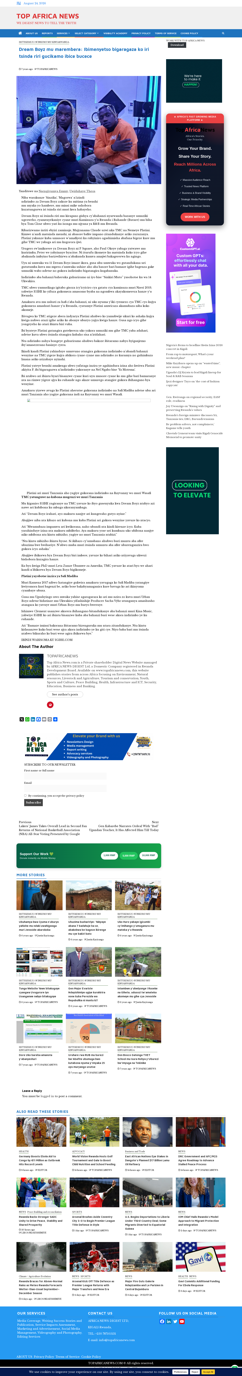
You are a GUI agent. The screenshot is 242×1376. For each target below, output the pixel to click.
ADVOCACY (78, 1151)
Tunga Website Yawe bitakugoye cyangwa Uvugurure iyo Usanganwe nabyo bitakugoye (39, 992)
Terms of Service (165, 33)
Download (177, 45)
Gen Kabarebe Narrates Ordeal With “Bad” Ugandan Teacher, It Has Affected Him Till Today (124, 826)
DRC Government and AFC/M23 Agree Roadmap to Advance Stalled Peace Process (197, 1160)
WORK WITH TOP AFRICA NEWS (185, 40)
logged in (47, 1096)
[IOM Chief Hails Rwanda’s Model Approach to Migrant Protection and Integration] (201, 1192)
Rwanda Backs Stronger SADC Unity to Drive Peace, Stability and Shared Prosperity (40, 1220)
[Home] (20, 33)
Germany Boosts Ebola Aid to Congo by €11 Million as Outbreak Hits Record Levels (39, 1160)
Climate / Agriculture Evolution (35, 1276)
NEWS (181, 1151)
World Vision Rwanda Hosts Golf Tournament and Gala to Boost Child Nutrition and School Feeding (93, 1160)
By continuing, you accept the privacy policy (56, 795)
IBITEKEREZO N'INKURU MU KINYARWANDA (44, 42)
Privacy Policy (141, 33)
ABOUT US (32, 33)
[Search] (223, 33)
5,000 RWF (129, 855)
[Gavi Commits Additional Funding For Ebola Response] (201, 1257)
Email (28, 782)
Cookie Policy (189, 33)
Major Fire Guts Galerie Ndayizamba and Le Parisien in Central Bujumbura (144, 1285)
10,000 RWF (148, 855)
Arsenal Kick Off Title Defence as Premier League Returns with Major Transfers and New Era (93, 1285)
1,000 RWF (109, 855)
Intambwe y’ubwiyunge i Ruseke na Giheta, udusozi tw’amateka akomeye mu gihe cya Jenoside (138, 992)
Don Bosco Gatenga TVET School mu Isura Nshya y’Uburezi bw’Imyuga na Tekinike (138, 1059)
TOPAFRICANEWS (47, 69)
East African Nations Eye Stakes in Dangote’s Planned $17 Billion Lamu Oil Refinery (147, 1160)
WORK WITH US (195, 217)
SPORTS (77, 1212)
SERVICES (62, 33)
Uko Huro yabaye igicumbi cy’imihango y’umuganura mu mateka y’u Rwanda (136, 925)
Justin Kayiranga (45, 935)
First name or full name (39, 770)
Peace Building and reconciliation (44, 1212)
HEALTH (24, 1151)
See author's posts (65, 694)
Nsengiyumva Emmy (53, 191)
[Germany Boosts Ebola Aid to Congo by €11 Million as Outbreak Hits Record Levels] (41, 1132)
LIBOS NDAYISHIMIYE (33, 1232)
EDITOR (42, 1170)
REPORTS (47, 33)
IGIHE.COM (64, 640)
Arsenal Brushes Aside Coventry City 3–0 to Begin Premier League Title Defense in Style (93, 1220)
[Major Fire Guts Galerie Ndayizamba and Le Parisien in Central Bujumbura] (148, 1257)
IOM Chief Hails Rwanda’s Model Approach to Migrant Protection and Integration (198, 1220)
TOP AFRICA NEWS (47, 16)
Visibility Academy (115, 33)
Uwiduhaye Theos (82, 191)
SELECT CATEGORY (85, 33)
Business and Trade (135, 1151)
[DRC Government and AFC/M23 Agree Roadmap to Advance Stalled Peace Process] (201, 1132)
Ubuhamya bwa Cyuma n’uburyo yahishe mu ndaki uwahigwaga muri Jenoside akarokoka (39, 925)
